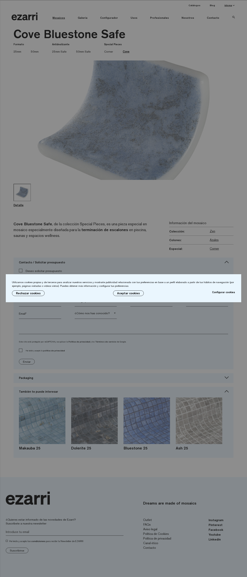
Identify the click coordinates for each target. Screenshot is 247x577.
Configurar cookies (223, 292)
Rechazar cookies (28, 293)
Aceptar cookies (128, 293)
